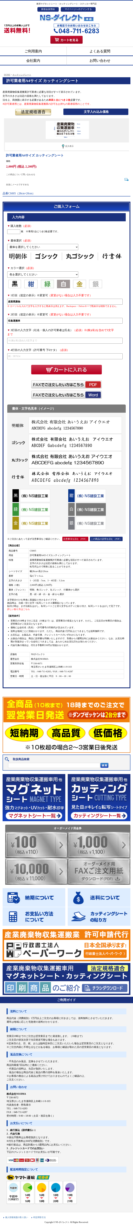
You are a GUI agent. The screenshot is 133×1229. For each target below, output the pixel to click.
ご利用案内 (33, 51)
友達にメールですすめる (17, 184)
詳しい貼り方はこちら (18, 609)
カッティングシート (21, 75)
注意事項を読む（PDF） (75, 539)
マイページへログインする (78, 9)
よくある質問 (100, 51)
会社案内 (33, 60)
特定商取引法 (39, 1217)
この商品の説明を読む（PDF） (106, 539)
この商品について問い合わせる (20, 174)
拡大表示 (69, 146)
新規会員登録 (48, 9)
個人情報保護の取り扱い (16, 1217)
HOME (7, 75)
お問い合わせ (100, 60)
